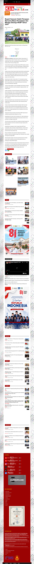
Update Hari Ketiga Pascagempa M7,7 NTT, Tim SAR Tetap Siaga (14, 350)
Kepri (6, 390)
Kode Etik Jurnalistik (8, 551)
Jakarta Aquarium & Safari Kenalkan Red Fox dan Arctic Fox (14, 431)
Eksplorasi (6, 429)
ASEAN (6, 500)
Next (28, 222)
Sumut (6, 212)
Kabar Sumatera (7, 208)
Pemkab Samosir (10, 149)
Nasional (12, 15)
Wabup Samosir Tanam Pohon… (22, 174)
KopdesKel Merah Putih (8, 492)
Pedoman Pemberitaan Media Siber (9, 550)
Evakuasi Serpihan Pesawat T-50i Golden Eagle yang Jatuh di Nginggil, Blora (17, 280)
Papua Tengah (7, 403)
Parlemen (6, 365)
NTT (5, 220)
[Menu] (5, 3)
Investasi (6, 497)
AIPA (6, 502)
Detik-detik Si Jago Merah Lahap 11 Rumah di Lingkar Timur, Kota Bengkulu (17, 278)
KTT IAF (6, 505)
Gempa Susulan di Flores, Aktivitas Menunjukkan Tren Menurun (14, 342)
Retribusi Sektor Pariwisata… (10, 164)
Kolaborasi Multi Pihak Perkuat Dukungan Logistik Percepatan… (19, 13)
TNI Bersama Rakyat (8, 496)
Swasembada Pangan (8, 495)
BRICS (6, 501)
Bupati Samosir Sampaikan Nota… (23, 164)
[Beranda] (17, 8)
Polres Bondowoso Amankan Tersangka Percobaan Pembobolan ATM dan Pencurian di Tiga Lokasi (14, 393)
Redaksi (6, 549)
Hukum (6, 216)
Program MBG (7, 491)
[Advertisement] (17, 332)
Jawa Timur (6, 204)
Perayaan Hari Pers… (9, 195)
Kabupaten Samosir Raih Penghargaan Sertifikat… (9, 175)
